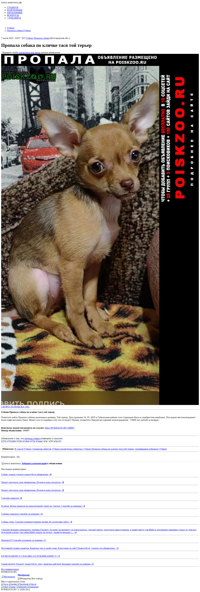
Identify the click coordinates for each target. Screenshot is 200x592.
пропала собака (32, 438)
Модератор (23, 575)
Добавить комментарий (34, 463)
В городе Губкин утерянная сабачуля (33, 449)
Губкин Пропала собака (37, 38)
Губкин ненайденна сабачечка (67, 449)
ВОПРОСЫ (13, 15)
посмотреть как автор (29, 52)
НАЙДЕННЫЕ (14, 10)
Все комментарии (10, 569)
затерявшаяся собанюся (146, 449)
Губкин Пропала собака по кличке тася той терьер (109, 449)
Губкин (163, 449)
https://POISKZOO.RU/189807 (60, 428)
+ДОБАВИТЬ (14, 18)
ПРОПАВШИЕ (15, 12)
